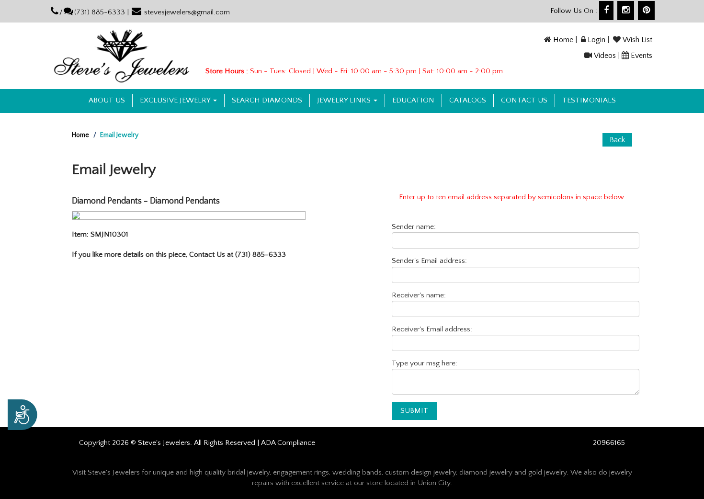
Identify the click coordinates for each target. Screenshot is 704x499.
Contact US (524, 100)
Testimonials (589, 100)
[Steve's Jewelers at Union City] (121, 56)
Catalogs (467, 100)
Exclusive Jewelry (176, 100)
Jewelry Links (345, 100)
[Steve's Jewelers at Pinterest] (646, 10)
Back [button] (617, 140)
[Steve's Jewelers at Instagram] (625, 10)
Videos (605, 55)
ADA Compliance (288, 443)
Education (413, 100)
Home (563, 39)
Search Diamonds (267, 100)
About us (107, 100)
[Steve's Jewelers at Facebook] (606, 10)
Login (596, 39)
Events (641, 55)
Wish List (637, 39)
